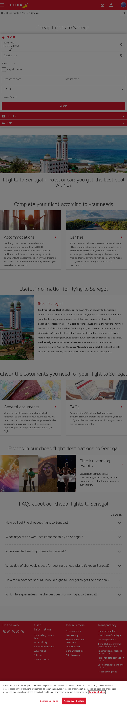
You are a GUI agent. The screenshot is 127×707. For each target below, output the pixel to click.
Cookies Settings (49, 700)
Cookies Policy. (97, 692)
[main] (63, 694)
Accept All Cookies (74, 700)
